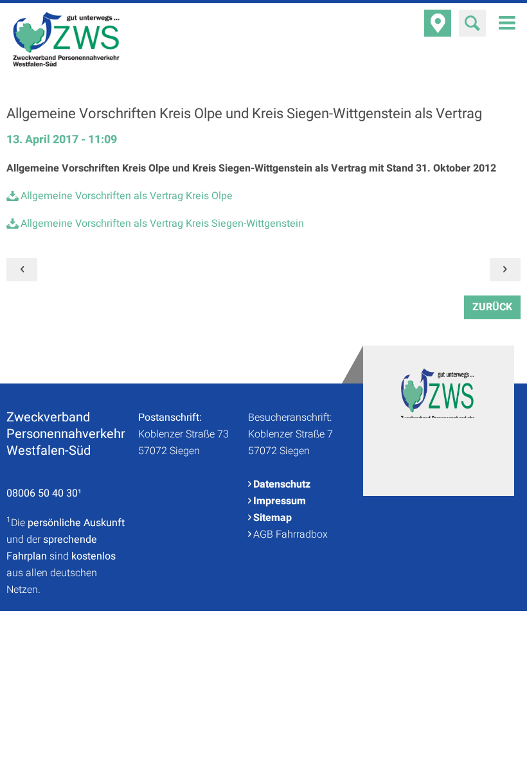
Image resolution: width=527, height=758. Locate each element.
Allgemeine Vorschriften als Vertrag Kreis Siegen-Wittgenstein (162, 223)
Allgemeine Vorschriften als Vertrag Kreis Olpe (127, 196)
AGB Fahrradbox (290, 534)
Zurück (492, 307)
